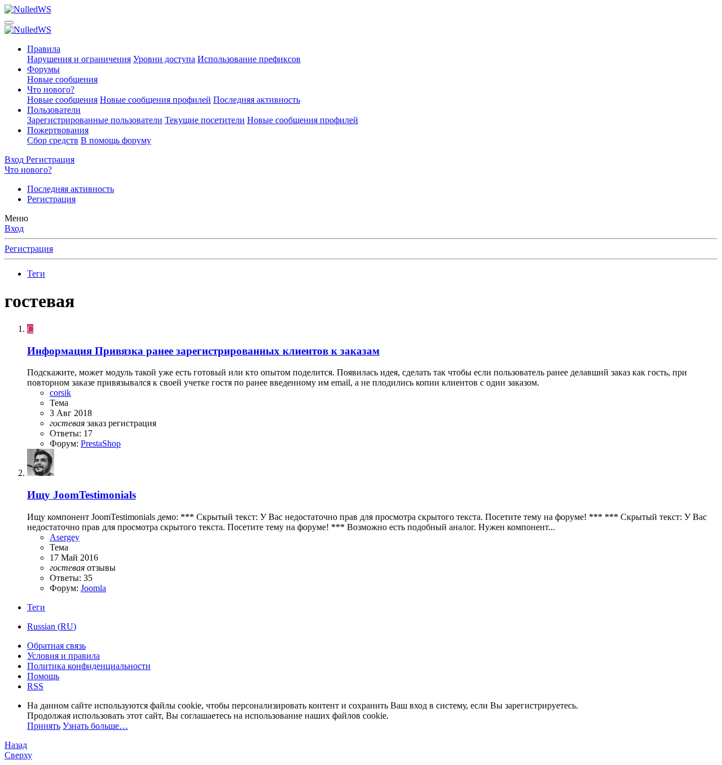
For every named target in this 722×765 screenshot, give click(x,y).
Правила (43, 49)
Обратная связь (56, 645)
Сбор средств (52, 140)
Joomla (93, 588)
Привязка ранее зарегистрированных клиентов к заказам (203, 351)
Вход (14, 228)
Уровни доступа (164, 59)
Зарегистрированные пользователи (94, 120)
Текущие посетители (205, 120)
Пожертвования (58, 130)
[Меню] (9, 22)
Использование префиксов (249, 59)
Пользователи (54, 110)
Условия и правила (63, 656)
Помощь (43, 676)
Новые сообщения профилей (155, 99)
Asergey (65, 537)
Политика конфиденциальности (89, 666)
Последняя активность (256, 99)
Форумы (43, 69)
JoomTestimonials (81, 495)
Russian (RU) (51, 626)
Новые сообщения (62, 79)
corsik (60, 392)
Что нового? (50, 89)
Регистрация (51, 199)
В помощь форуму (116, 140)
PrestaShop (101, 443)
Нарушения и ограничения (79, 59)
